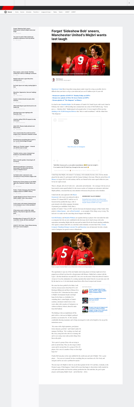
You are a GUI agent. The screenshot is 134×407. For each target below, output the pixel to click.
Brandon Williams (70, 218)
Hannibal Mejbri (66, 104)
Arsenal (103, 225)
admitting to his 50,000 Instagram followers (64, 111)
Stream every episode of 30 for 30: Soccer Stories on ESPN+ (70, 98)
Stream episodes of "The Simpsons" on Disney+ (67, 100)
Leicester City (74, 227)
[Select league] (8, 3)
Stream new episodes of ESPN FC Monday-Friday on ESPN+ (71, 95)
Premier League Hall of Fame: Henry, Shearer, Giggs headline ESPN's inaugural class (97, 291)
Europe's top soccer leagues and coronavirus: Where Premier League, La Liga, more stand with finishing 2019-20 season (98, 309)
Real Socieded (75, 211)
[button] (125, 8)
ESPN (8, 8)
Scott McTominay (57, 218)
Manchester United (57, 89)
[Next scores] (129, 3)
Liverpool (54, 227)
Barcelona (83, 227)
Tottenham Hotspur (63, 227)
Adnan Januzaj (61, 211)
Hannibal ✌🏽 (67, 170)
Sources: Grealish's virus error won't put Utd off (97, 299)
